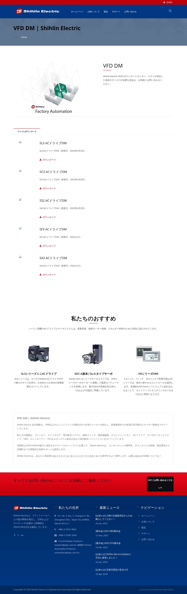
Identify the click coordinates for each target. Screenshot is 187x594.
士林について (93, 11)
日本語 (169, 2)
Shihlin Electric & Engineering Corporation (51, 590)
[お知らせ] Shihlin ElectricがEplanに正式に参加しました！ (113, 556)
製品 (106, 11)
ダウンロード (63, 155)
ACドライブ (59, 456)
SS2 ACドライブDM (53, 200)
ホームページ (77, 11)
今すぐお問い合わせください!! (160, 484)
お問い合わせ (130, 11)
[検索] (170, 11)
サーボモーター (92, 456)
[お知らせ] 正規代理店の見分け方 (112, 569)
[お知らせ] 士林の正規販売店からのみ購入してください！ (114, 517)
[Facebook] (14, 535)
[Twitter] (18, 535)
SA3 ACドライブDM (53, 258)
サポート (116, 11)
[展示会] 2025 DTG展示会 (108, 543)
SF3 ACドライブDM (53, 229)
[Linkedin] (22, 535)
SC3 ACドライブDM (53, 172)
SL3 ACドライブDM (53, 143)
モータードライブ (75, 456)
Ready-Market (168, 589)
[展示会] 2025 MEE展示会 (108, 531)
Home (24, 37)
